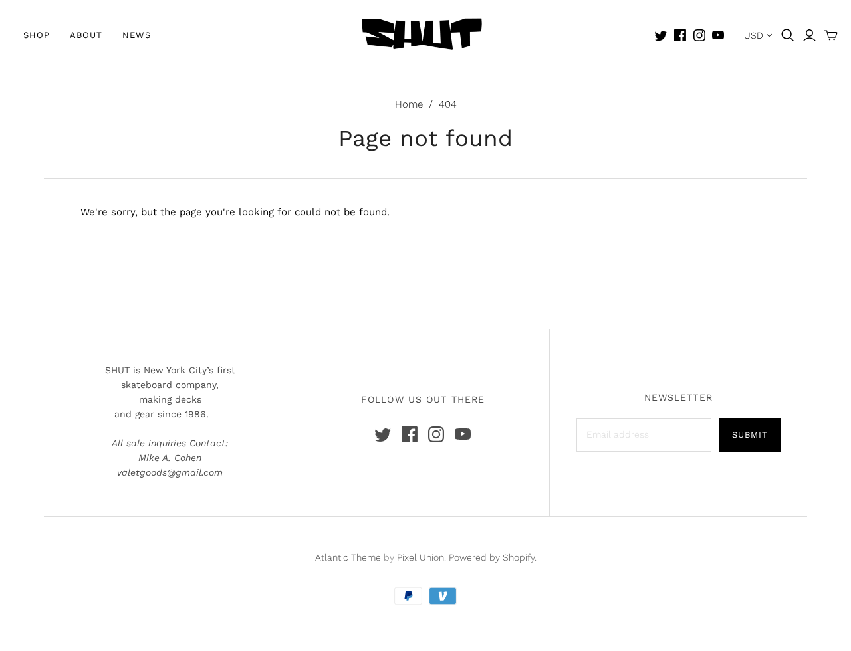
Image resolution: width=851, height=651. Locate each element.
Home (409, 104)
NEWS (136, 35)
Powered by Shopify (492, 557)
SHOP (36, 35)
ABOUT (86, 35)
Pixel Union (420, 557)
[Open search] (787, 35)
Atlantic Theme (348, 557)
